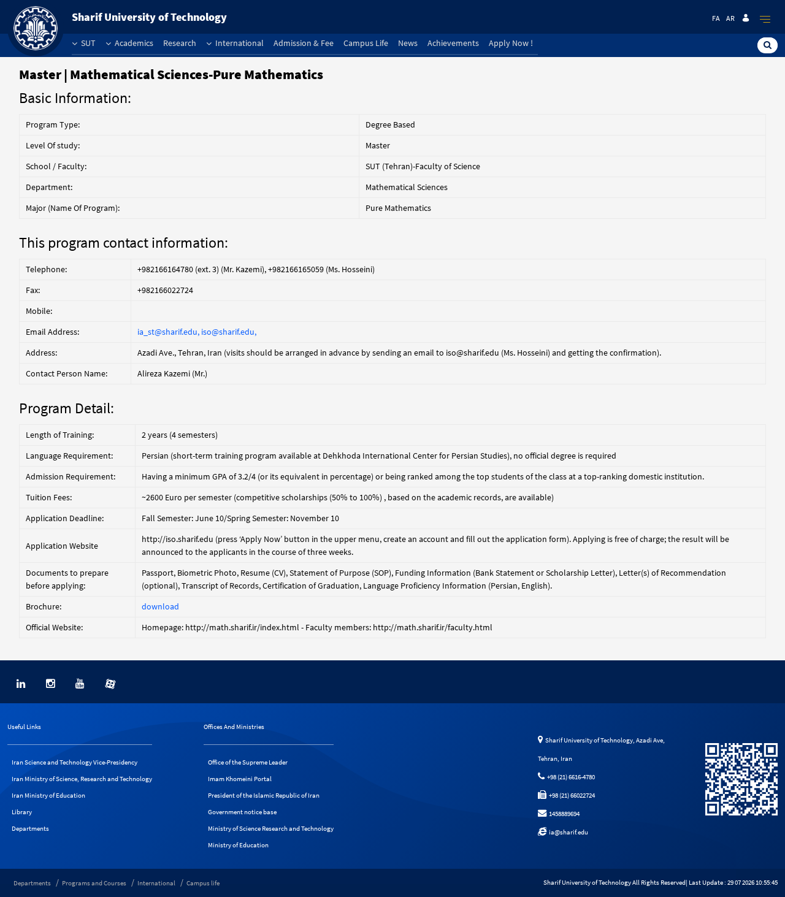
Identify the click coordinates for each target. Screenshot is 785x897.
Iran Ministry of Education (48, 795)
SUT (87, 42)
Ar (730, 18)
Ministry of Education (238, 845)
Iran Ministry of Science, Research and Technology (82, 778)
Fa (716, 18)
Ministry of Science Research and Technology (271, 828)
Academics (133, 42)
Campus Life (365, 42)
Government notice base (242, 811)
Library (22, 811)
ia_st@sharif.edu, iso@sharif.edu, (196, 331)
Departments (30, 828)
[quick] (765, 19)
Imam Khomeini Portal (240, 778)
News (408, 42)
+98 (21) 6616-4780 (570, 777)
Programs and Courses (94, 883)
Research (179, 42)
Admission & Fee (304, 42)
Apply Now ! (511, 42)
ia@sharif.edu (567, 832)
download (160, 606)
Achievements (453, 42)
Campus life (203, 883)
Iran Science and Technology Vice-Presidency (74, 762)
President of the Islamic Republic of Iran (264, 795)
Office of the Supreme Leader (248, 762)
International (238, 42)
